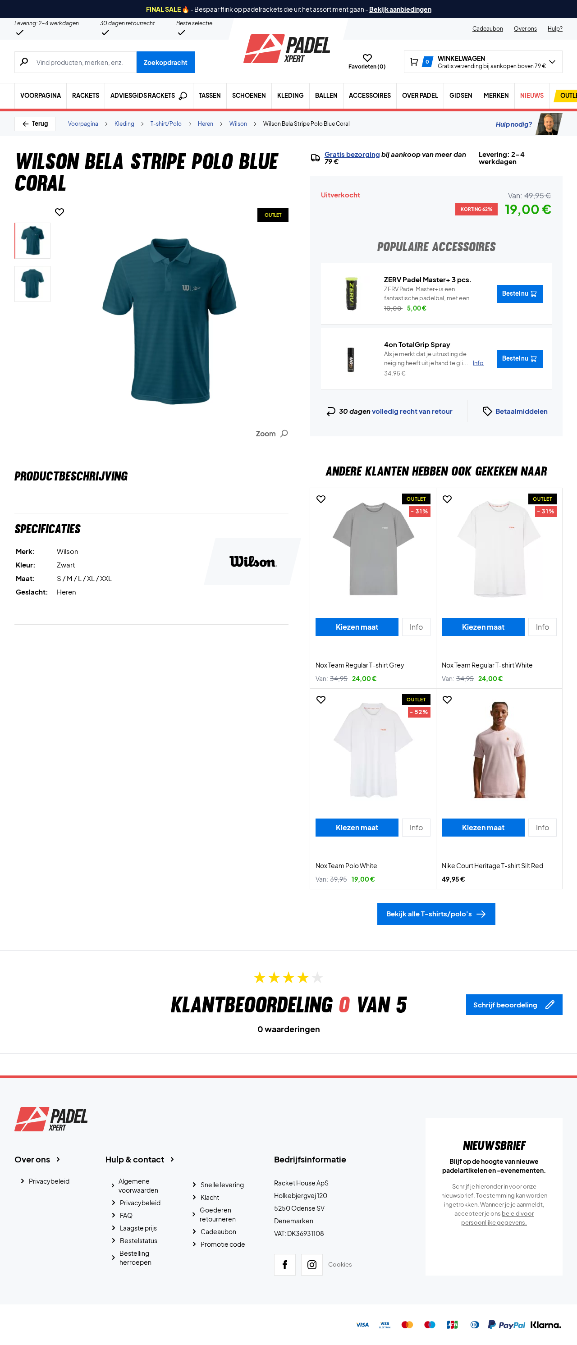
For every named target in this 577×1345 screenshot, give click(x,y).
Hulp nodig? (514, 124)
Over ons (525, 28)
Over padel (420, 95)
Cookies (340, 1264)
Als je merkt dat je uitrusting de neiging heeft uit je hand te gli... (434, 358)
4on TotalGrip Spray (417, 344)
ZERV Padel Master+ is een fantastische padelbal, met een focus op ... (426, 293)
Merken (496, 95)
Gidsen (460, 95)
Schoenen (249, 95)
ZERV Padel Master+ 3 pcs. (428, 279)
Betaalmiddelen (521, 411)
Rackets (85, 95)
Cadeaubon (487, 28)
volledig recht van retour (412, 411)
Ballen (326, 95)
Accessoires (370, 95)
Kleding (290, 95)
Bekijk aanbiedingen (400, 9)
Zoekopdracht (166, 62)
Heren (205, 123)
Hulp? (555, 28)
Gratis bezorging (352, 154)
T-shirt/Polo (166, 123)
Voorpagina (40, 95)
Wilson (238, 123)
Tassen (210, 95)
